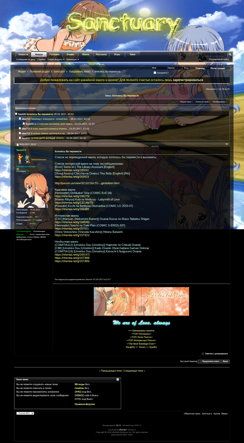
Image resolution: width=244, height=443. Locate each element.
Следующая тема (133, 370)
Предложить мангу (79, 71)
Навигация (71, 59)
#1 (227, 144)
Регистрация (218, 68)
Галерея (54, 54)
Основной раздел (40, 71)
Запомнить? (162, 73)
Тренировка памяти (143, 330)
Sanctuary (59, 71)
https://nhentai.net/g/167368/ (72, 257)
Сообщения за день (25, 59)
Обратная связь (192, 413)
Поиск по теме (202, 102)
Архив (217, 413)
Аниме (70, 54)
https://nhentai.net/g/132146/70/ (74, 202)
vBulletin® (123, 430)
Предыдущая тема (111, 370)
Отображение (219, 102)
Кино (132, 54)
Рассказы (101, 54)
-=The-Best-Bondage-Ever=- (141, 344)
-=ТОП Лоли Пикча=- (141, 337)
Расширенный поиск (219, 59)
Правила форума (85, 404)
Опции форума (54, 59)
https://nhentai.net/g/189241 (72, 170)
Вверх (225, 361)
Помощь (200, 68)
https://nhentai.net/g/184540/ (72, 222)
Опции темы (185, 102)
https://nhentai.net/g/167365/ (72, 261)
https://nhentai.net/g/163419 (72, 176)
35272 (32, 224)
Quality (153, 347)
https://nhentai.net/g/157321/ (72, 235)
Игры (117, 54)
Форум (39, 54)
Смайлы (79, 388)
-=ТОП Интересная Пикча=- (141, 340)
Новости (23, 54)
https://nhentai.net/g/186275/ (72, 196)
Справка (41, 59)
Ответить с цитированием (216, 354)
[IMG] (78, 391)
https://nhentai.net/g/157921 (72, 228)
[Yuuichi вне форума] (33, 190)
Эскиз (142, 347)
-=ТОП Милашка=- (141, 334)
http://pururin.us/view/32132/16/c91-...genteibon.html (87, 183)
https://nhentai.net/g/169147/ (72, 254)
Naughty (131, 347)
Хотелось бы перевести (125, 95)
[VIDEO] (79, 395)
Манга (85, 54)
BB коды (80, 384)
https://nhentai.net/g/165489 (72, 209)
